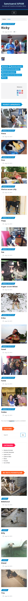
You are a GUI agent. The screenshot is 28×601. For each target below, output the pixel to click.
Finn (3, 160)
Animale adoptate (17, 66)
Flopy (3, 220)
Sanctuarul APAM (14, 3)
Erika (3, 318)
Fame (3, 380)
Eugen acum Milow (9, 286)
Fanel (3, 349)
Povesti (6, 461)
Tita (3, 593)
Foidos (4, 412)
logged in (11, 421)
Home (4, 19)
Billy (3, 533)
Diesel (3, 563)
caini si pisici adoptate (9, 72)
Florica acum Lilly (8, 189)
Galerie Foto (7, 454)
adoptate (6, 66)
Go (23, 435)
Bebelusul (5, 501)
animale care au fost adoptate (11, 69)
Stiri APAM (7, 463)
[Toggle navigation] (14, 12)
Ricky (9, 19)
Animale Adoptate (9, 452)
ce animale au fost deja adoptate (12, 75)
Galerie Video (7, 456)
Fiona (3, 133)
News (5, 458)
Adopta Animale (8, 450)
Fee (2, 252)
